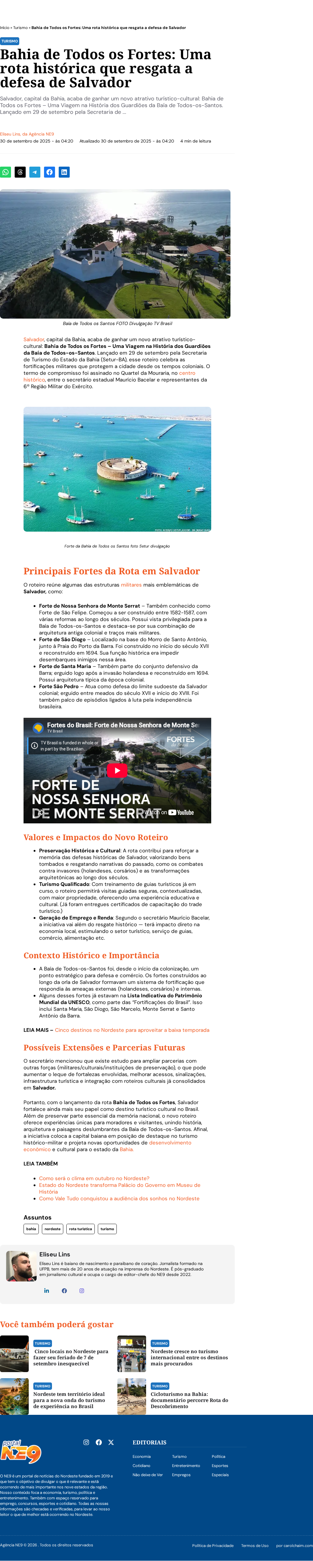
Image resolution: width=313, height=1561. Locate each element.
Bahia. (127, 1149)
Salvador (34, 339)
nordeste (53, 1229)
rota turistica (80, 1229)
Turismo (20, 27)
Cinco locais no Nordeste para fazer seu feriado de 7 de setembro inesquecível (71, 1357)
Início (4, 27)
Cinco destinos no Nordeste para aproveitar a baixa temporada (131, 1030)
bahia (31, 1229)
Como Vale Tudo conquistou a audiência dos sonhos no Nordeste (119, 1198)
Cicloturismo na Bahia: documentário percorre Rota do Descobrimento (189, 1400)
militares (131, 584)
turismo (107, 1229)
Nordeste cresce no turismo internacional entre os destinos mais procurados (189, 1357)
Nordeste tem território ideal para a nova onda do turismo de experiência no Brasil (69, 1400)
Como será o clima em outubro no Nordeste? (94, 1178)
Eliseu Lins (10, 134)
